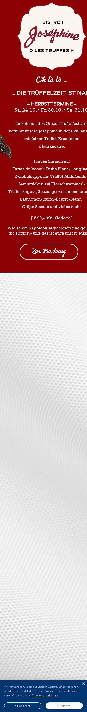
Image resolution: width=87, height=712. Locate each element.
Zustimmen (64, 705)
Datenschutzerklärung (45, 695)
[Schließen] (81, 686)
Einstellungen (23, 705)
